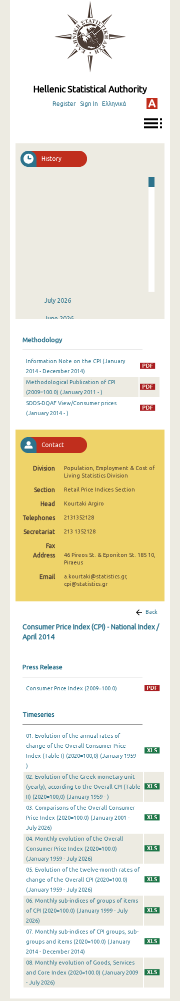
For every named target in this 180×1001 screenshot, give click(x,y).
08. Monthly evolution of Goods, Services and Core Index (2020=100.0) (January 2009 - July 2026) (82, 973)
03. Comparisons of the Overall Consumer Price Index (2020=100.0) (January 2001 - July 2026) (80, 818)
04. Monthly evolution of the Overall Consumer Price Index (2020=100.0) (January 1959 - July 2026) (74, 849)
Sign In (89, 103)
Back (152, 612)
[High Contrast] (152, 103)
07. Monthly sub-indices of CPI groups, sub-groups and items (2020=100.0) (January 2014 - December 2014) (82, 942)
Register (64, 103)
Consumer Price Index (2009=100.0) (71, 688)
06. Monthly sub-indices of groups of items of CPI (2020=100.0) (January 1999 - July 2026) (82, 911)
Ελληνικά (114, 103)
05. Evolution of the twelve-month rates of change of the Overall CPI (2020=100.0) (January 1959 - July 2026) (83, 880)
